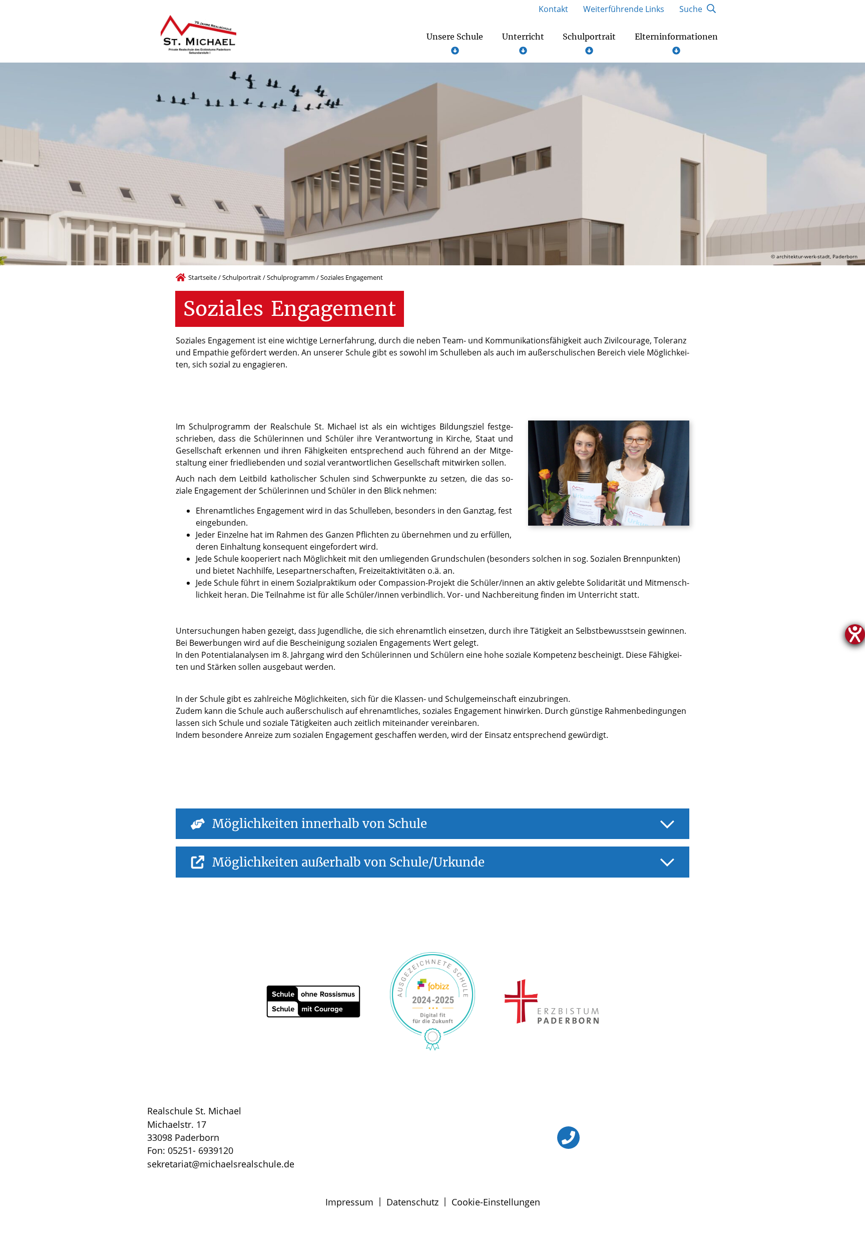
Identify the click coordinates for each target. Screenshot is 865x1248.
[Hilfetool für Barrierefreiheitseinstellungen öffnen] (855, 634)
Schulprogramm (291, 277)
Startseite (202, 277)
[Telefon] (568, 1137)
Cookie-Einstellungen (496, 1202)
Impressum (349, 1202)
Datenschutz (412, 1202)
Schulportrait (241, 277)
